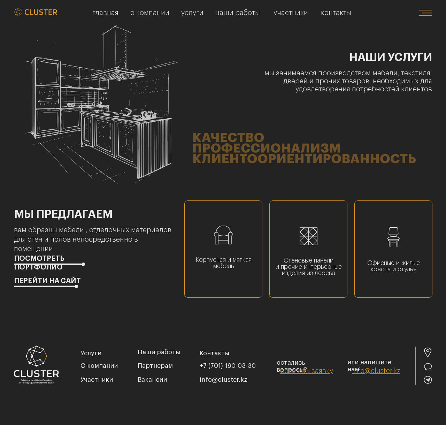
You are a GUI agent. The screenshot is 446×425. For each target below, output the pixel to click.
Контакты (336, 12)
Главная (105, 12)
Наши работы (237, 12)
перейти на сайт (47, 281)
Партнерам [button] (155, 366)
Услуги (192, 12)
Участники (291, 12)
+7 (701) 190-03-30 (228, 366)
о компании (149, 12)
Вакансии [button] (152, 380)
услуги (90, 353)
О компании (99, 366)
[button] (306, 370)
